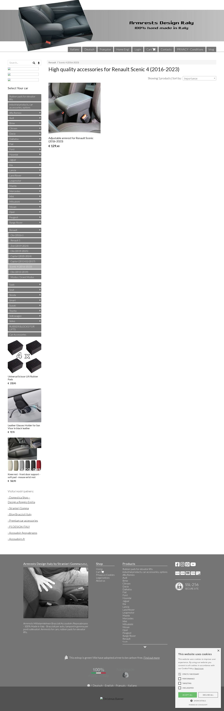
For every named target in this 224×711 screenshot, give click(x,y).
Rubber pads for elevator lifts (22, 98)
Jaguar (12, 159)
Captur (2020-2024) (21, 256)
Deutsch (89, 49)
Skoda (12, 294)
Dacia (12, 133)
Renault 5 (15, 240)
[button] (190, 674)
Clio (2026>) (17, 235)
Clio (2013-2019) (19, 271)
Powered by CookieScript (198, 705)
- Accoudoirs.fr (16, 539)
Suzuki (12, 305)
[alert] (198, 678)
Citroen (13, 128)
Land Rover (15, 175)
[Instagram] (182, 565)
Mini (11, 196)
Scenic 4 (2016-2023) (69, 62)
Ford (11, 149)
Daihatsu (14, 138)
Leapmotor (15, 180)
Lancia (12, 170)
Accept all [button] (188, 695)
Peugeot (13, 217)
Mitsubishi (14, 201)
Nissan (12, 206)
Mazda (12, 185)
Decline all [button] (208, 695)
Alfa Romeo (15, 112)
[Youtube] (193, 565)
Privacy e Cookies (105, 574)
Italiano (74, 49)
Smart (12, 300)
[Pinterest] (187, 565)
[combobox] (199, 78)
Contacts (166, 49)
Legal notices (103, 577)
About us (100, 580)
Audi (11, 117)
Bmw (12, 123)
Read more (199, 668)
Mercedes (14, 191)
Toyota (12, 310)
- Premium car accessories (23, 520)
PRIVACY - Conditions (190, 49)
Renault (52, 62)
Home (99, 568)
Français (121, 685)
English (109, 685)
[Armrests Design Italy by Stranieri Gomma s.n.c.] (112, 26)
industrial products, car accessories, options (21, 106)
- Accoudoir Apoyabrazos (22, 532)
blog (211, 49)
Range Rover (16, 222)
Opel (11, 211)
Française (105, 49)
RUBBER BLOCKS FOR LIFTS (21, 328)
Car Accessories (17, 334)
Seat (11, 289)
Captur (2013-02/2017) (23, 261)
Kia (11, 165)
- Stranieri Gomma (18, 508)
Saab (11, 284)
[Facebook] (177, 565)
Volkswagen (15, 315)
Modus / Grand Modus (22, 277)
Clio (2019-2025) (19, 250)
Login (138, 49)
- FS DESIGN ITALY (19, 526)
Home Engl (122, 49)
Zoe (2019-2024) (19, 245)
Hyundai (13, 154)
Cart (149, 49)
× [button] (218, 651)
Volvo (12, 321)
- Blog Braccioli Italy (20, 514)
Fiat (11, 144)
